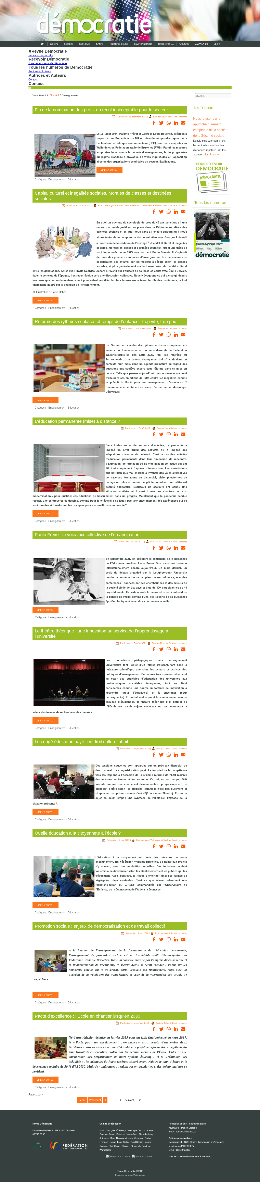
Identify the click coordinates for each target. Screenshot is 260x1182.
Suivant (129, 1100)
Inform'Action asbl (136, 1175)
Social (54, 43)
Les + (216, 43)
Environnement (143, 43)
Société (68, 43)
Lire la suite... (109, 169)
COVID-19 (201, 43)
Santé (99, 43)
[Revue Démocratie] (93, 20)
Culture (184, 43)
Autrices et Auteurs (39, 71)
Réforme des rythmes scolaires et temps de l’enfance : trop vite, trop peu (105, 321)
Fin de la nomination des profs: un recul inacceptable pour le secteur (101, 109)
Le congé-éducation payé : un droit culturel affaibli (83, 741)
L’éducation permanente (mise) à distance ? (77, 421)
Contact (33, 79)
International (165, 43)
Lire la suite (212, 154)
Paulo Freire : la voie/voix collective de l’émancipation (87, 534)
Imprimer (183, 117)
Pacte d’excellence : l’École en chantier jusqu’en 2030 (87, 1016)
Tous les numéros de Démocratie (47, 63)
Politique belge (118, 43)
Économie (84, 43)
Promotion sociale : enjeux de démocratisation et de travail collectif (100, 926)
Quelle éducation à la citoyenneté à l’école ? (78, 833)
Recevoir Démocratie (40, 55)
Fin (139, 1100)
